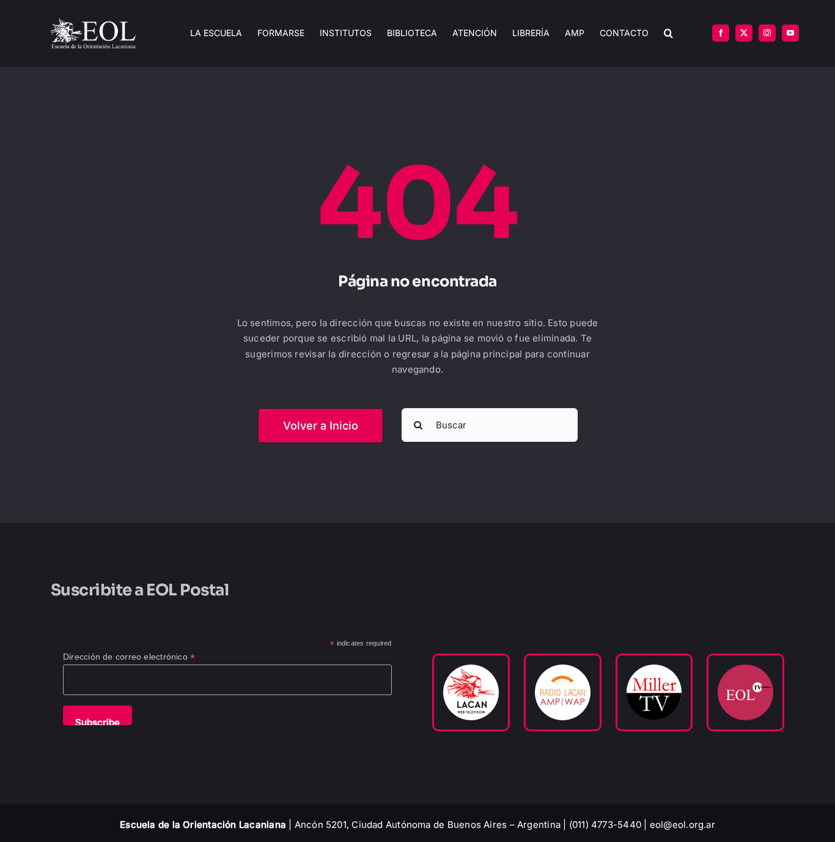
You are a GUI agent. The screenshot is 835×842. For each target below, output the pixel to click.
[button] (668, 33)
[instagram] (767, 33)
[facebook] (720, 33)
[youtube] (790, 33)
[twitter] (743, 33)
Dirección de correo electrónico (129, 657)
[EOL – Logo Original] (93, 23)
